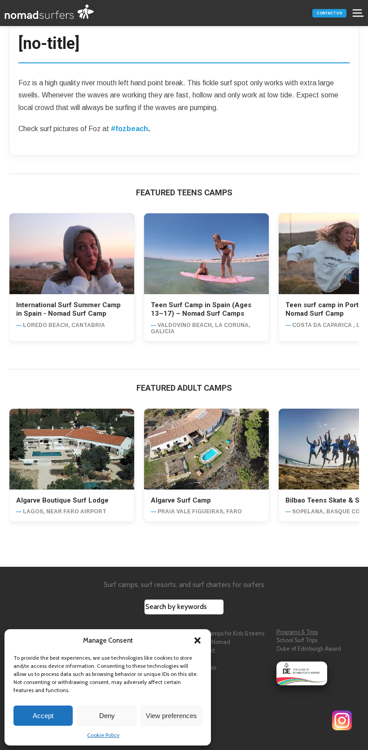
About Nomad (212, 642)
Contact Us (329, 13)
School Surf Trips (296, 640)
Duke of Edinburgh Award (308, 648)
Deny (107, 715)
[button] (197, 640)
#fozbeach (129, 128)
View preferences (171, 715)
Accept (43, 715)
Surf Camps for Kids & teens (229, 633)
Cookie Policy (103, 735)
